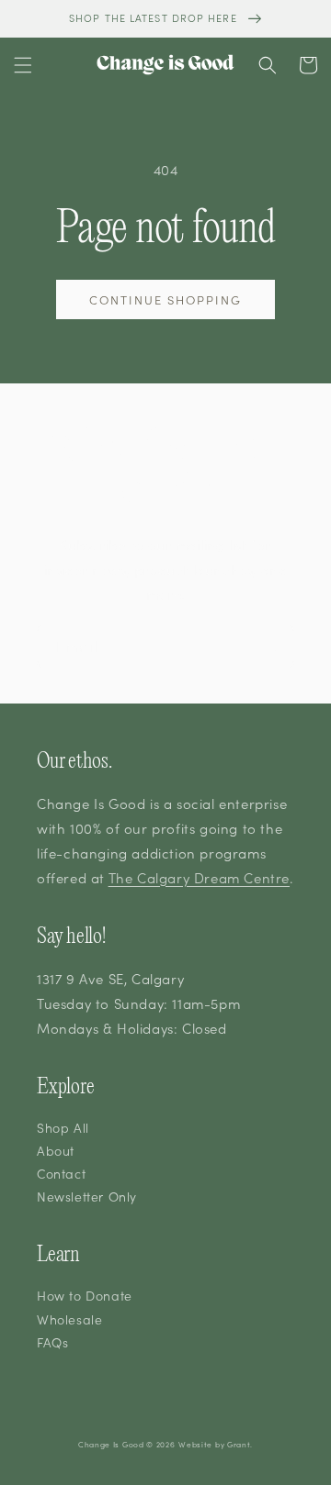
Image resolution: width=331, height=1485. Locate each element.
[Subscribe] (273, 646)
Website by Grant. (215, 1444)
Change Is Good (111, 1444)
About (55, 1150)
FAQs (52, 1342)
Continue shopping (165, 299)
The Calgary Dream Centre (199, 877)
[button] (23, 65)
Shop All (63, 1127)
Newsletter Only (87, 1196)
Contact (61, 1173)
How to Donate (84, 1295)
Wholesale (69, 1319)
